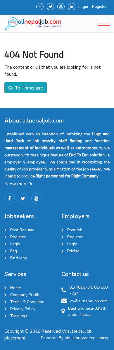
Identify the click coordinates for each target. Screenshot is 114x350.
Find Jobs (18, 258)
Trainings (18, 316)
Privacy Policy (22, 309)
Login (83, 6)
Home (15, 288)
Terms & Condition (27, 302)
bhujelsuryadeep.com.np (87, 338)
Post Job (74, 230)
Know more (16, 184)
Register (99, 6)
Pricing (73, 251)
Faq (13, 251)
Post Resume (22, 230)
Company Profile (25, 295)
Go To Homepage (25, 87)
